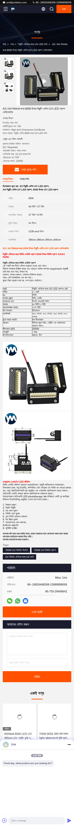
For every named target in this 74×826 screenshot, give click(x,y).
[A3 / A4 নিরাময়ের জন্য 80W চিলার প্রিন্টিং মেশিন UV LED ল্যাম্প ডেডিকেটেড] (44, 81)
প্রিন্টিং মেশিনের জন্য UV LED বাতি (32, 44)
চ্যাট (64, 9)
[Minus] (69, 744)
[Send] (69, 820)
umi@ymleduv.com (16, 2)
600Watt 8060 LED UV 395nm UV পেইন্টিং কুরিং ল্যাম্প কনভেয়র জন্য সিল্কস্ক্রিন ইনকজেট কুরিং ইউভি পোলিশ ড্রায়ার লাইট (19, 736)
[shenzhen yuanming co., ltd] (17, 9)
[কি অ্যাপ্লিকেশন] (17, 600)
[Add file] (4, 820)
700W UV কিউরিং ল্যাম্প (45, 550)
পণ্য (12, 44)
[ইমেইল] (25, 601)
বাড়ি (4, 44)
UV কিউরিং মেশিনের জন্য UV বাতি (19, 556)
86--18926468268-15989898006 (53, 2)
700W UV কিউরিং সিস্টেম (16, 550)
